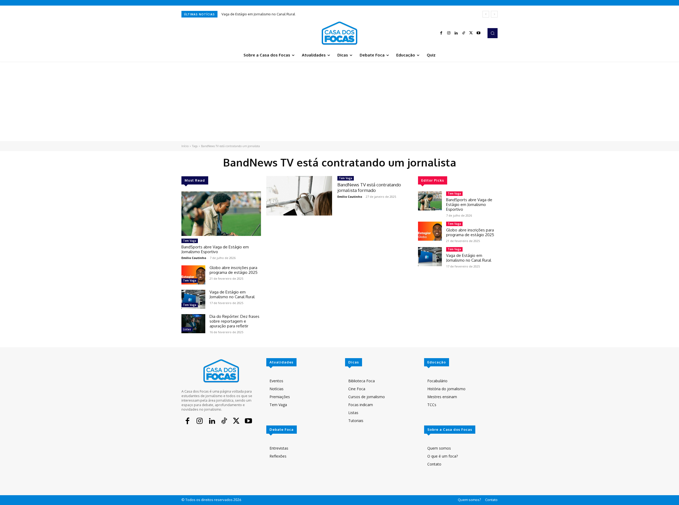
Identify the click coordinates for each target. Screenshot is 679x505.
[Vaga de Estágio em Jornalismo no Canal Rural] (193, 299)
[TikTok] (463, 33)
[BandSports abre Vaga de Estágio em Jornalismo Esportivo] (221, 213)
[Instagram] (448, 33)
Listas (187, 329)
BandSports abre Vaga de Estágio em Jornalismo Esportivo (215, 249)
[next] (494, 14)
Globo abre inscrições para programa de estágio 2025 (234, 270)
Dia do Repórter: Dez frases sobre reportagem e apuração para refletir (234, 321)
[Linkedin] (456, 33)
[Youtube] (478, 33)
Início (185, 146)
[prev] (485, 14)
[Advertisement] (339, 101)
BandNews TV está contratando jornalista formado (369, 187)
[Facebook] (441, 33)
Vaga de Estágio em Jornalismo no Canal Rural (258, 14)
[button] (493, 33)
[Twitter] (471, 33)
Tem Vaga (189, 241)
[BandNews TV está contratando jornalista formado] (299, 196)
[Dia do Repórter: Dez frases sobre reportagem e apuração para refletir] (193, 323)
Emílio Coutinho (193, 258)
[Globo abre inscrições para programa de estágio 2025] (193, 274)
